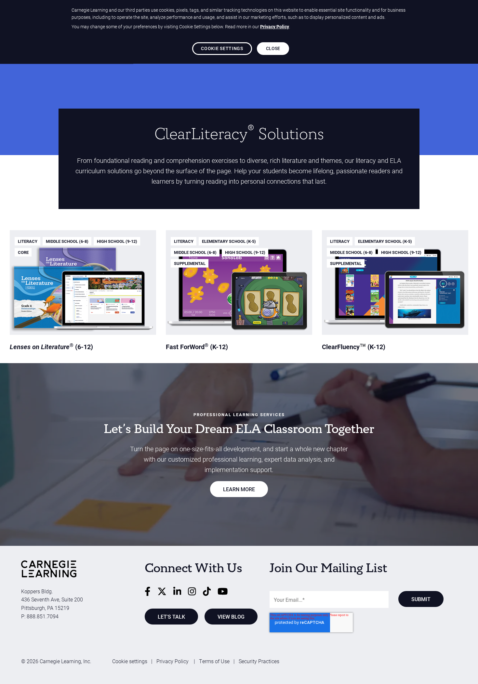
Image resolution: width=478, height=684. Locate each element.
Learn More (239, 489)
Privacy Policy (173, 661)
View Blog (231, 616)
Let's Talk (171, 616)
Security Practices (259, 661)
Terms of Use (214, 661)
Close (273, 48)
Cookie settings (129, 661)
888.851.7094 (43, 616)
